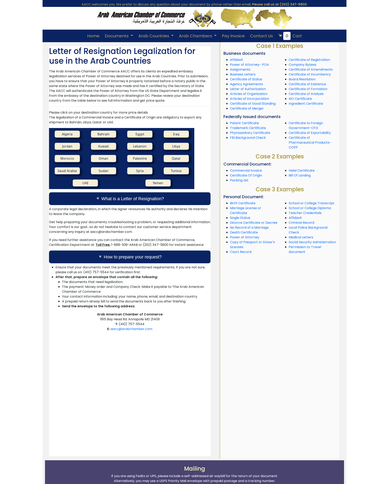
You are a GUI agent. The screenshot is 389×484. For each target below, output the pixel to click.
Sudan (103, 171)
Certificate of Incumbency (310, 74)
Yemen (158, 183)
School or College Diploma (310, 208)
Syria (140, 171)
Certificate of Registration (309, 59)
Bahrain (103, 134)
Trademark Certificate (248, 128)
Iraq (176, 134)
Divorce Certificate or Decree (253, 222)
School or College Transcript (311, 203)
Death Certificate (244, 232)
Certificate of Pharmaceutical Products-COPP (310, 142)
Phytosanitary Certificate (250, 132)
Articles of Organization (248, 93)
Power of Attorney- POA (249, 64)
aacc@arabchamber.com (131, 329)
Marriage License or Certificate (245, 210)
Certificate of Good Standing (253, 103)
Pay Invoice (233, 36)
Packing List (239, 180)
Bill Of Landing (300, 175)
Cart (294, 36)
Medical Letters (301, 237)
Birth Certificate (242, 203)
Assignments (240, 69)
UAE (85, 183)
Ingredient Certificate (306, 103)
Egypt (140, 134)
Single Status (240, 217)
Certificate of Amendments (311, 69)
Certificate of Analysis (306, 93)
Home (93, 36)
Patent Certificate (244, 123)
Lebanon (139, 146)
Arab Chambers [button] (196, 36)
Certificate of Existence (307, 84)
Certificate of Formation (308, 89)
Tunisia (176, 171)
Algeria (67, 134)
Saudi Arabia (67, 171)
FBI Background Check (248, 137)
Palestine (140, 158)
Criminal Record (301, 222)
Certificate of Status (246, 79)
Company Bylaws (302, 64)
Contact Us (261, 36)
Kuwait (103, 146)
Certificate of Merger (247, 108)
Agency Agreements (246, 84)
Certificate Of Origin (246, 175)
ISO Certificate (300, 98)
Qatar (176, 158)
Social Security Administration (312, 242)
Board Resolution (302, 79)
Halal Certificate (302, 170)
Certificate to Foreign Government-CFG (306, 125)
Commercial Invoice (246, 170)
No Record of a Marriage (249, 227)
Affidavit (236, 59)
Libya (176, 146)
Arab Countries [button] (154, 36)
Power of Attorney (244, 237)
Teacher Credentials (305, 213)
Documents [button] (117, 36)
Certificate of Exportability (310, 132)
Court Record (240, 252)
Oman (103, 158)
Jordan (67, 146)
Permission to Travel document (305, 249)
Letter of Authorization (248, 89)
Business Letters (242, 74)
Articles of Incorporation (249, 98)
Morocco (67, 158)
